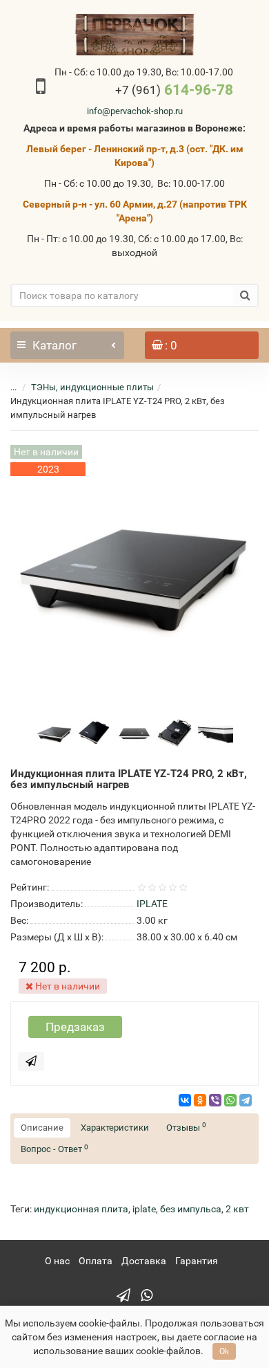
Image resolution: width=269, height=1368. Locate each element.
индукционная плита (81, 1208)
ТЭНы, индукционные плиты (92, 387)
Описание (42, 1127)
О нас (57, 1260)
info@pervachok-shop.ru (135, 111)
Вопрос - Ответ (54, 1149)
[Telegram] (245, 1100)
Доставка (143, 1260)
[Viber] (215, 1100)
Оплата (95, 1260)
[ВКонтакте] (185, 1100)
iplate (144, 1208)
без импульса (190, 1208)
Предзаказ (75, 1027)
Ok (224, 1351)
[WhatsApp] (230, 1100)
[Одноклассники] (200, 1100)
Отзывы (186, 1127)
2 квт (237, 1208)
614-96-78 (174, 90)
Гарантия (196, 1260)
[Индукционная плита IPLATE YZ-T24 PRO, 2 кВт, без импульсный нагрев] (54, 732)
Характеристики (115, 1127)
